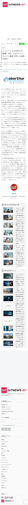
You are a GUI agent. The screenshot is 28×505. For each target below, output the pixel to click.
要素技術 (3, 476)
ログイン (16, 43)
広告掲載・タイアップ (6, 406)
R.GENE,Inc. (6, 395)
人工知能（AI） (4, 469)
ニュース (6, 62)
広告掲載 (3, 43)
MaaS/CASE (4, 446)
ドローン (3, 483)
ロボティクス (4, 471)
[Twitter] (6, 429)
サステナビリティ (5, 467)
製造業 (2, 439)
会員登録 (22, 43)
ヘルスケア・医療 (5, 450)
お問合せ (3, 413)
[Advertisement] (14, 22)
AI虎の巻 (14, 39)
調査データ (3, 487)
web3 (2, 485)
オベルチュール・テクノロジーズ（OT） (13, 69)
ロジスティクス (4, 441)
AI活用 (19, 39)
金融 (2, 448)
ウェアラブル (4, 480)
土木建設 (3, 455)
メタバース (3, 457)
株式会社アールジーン (12, 393)
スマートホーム (4, 462)
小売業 (2, 444)
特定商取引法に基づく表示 (7, 411)
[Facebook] (2, 429)
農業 (2, 453)
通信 (2, 473)
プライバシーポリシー (6, 409)
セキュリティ (4, 478)
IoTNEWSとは (4, 404)
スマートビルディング (6, 464)
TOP (1, 62)
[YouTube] (9, 429)
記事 (9, 39)
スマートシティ (4, 460)
